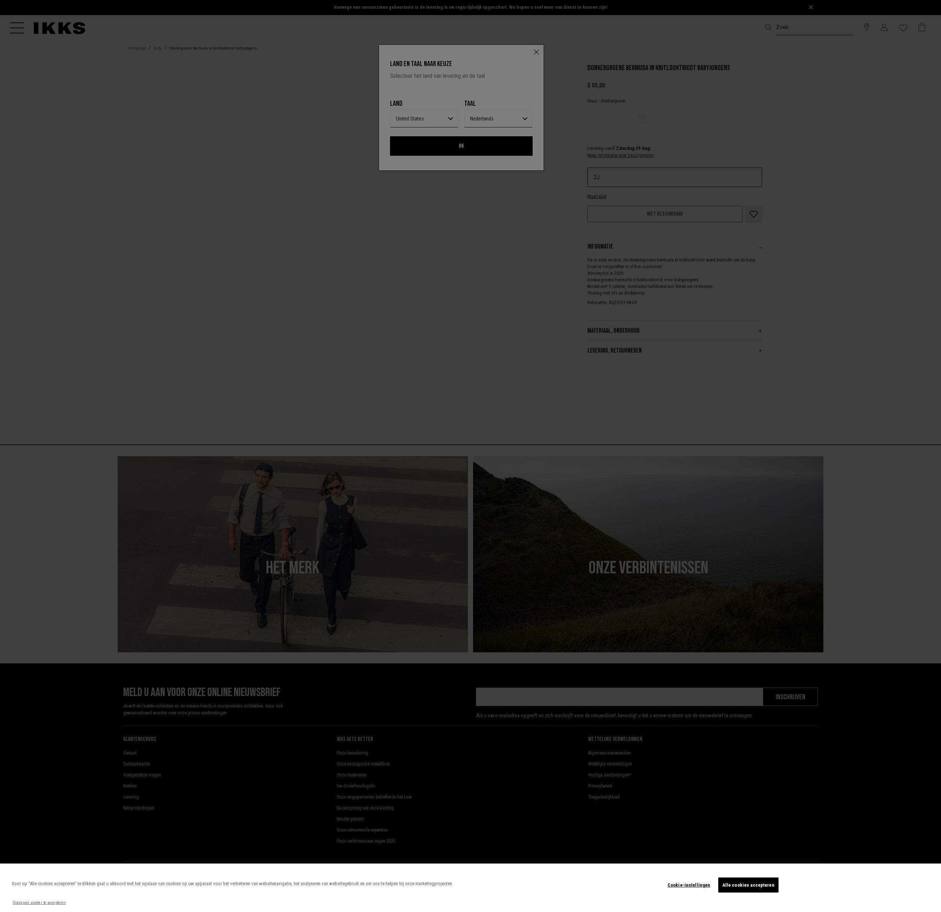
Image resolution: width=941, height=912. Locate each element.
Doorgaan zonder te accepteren (39, 902)
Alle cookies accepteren (748, 885)
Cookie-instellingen (689, 885)
